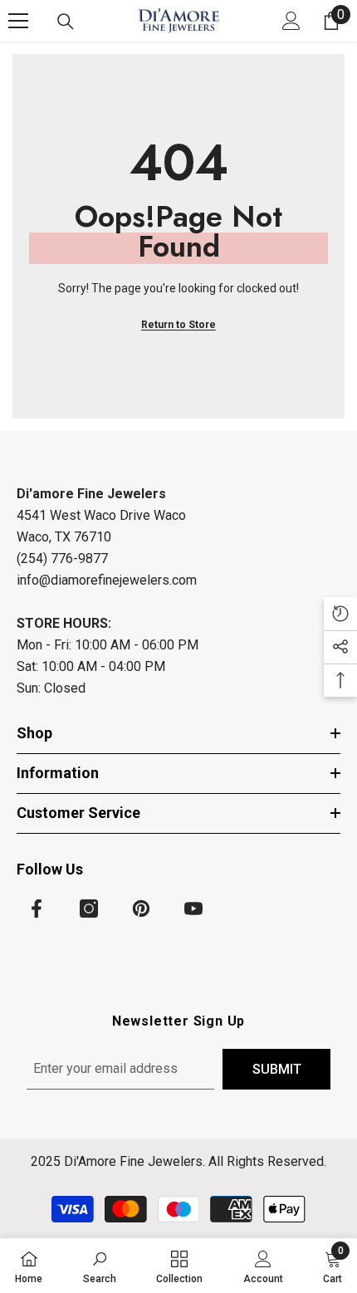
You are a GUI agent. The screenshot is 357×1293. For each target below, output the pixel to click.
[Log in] (291, 21)
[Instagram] (89, 908)
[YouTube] (193, 908)
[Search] (66, 22)
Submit (276, 1069)
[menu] (18, 21)
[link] (99, 1266)
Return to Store (178, 325)
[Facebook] (36, 908)
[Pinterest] (141, 908)
